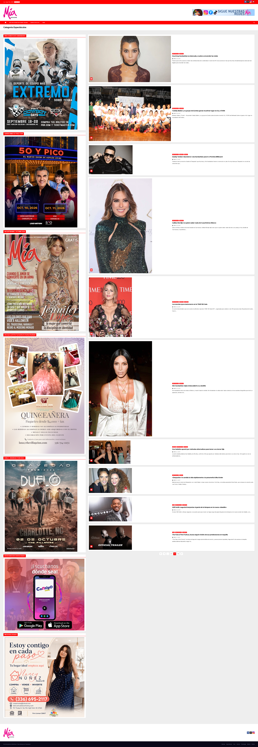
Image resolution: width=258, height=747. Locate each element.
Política (253, 744)
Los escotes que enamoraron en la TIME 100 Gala (189, 304)
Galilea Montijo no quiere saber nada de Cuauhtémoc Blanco (194, 223)
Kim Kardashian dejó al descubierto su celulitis (189, 386)
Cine (43, 22)
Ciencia (174, 446)
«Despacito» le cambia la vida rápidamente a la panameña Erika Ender (197, 477)
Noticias (185, 446)
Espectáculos (35, 22)
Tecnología (243, 744)
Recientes (185, 532)
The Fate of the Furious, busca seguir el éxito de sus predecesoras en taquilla (200, 535)
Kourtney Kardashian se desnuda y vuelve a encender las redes (195, 56)
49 (178, 554)
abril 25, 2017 (176, 388)
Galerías (181, 108)
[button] (254, 22)
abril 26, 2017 (176, 225)
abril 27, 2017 (176, 159)
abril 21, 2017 (176, 451)
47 (171, 554)
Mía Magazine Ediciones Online (18, 22)
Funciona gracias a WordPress (10, 744)
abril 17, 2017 (176, 537)
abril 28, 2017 (176, 58)
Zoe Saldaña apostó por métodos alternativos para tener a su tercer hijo (198, 449)
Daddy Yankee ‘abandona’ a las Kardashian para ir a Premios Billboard (197, 157)
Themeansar (27, 744)
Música (185, 154)
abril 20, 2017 (176, 509)
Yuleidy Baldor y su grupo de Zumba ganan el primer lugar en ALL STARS (198, 111)
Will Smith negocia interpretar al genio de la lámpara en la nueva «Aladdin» (199, 507)
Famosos (181, 53)
